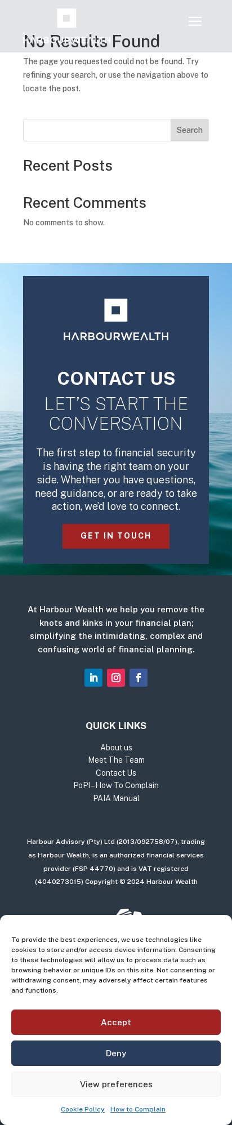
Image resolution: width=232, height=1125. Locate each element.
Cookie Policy (83, 1109)
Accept (116, 1022)
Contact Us (116, 772)
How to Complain (138, 1109)
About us (116, 747)
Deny (116, 1053)
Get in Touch (116, 535)
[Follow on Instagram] (116, 678)
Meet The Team (116, 759)
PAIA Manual (116, 798)
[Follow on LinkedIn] (93, 678)
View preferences (116, 1084)
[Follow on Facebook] (139, 678)
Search (190, 130)
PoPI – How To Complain (116, 785)
